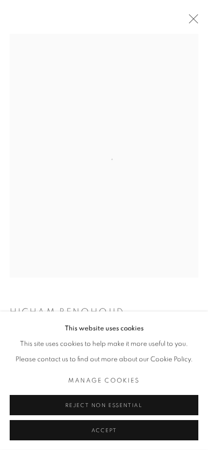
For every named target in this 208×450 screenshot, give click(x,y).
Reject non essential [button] (104, 405)
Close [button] (191, 21)
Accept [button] (104, 430)
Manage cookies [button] (104, 381)
